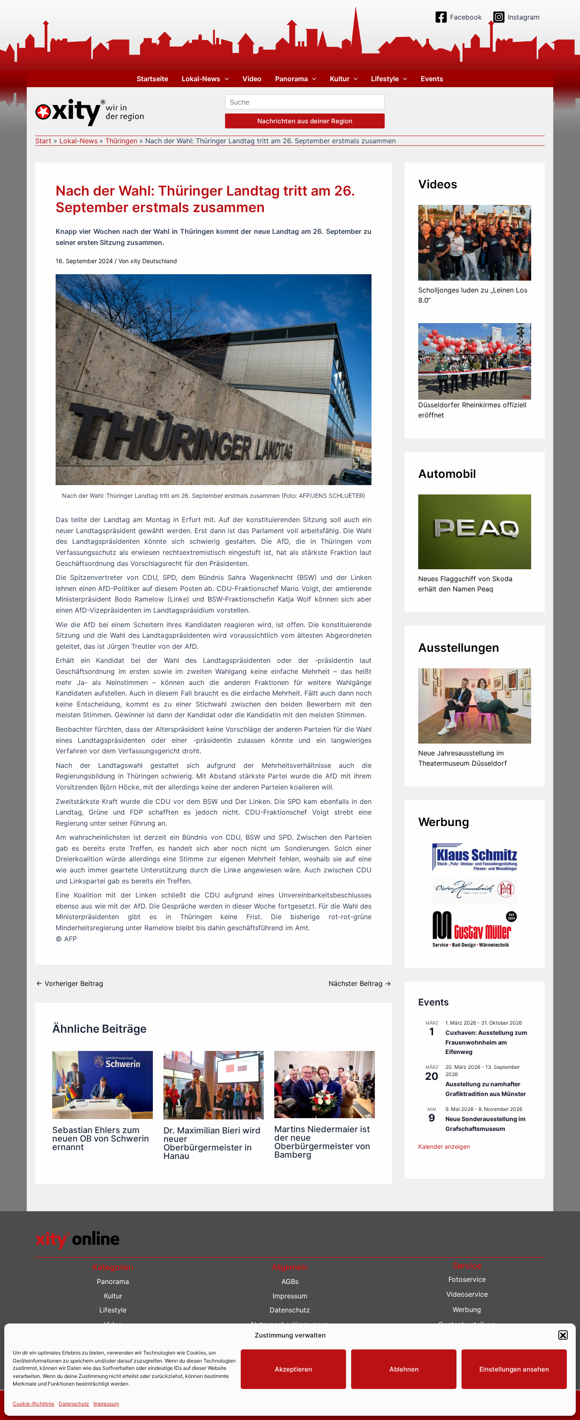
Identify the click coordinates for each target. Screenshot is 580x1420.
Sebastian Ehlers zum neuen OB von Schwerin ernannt (100, 1138)
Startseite (152, 78)
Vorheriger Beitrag (69, 983)
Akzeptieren (293, 1369)
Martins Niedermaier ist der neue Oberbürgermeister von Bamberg (322, 1142)
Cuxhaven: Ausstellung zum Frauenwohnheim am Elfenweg (486, 1042)
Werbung (467, 1309)
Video (252, 78)
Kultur (339, 78)
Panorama (291, 78)
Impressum (106, 1403)
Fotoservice (467, 1279)
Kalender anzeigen (444, 1146)
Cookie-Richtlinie (33, 1403)
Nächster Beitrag (360, 983)
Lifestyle (385, 78)
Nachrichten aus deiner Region (304, 121)
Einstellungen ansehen (514, 1369)
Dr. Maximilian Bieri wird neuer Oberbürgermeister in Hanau (212, 1143)
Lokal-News (201, 78)
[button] (563, 1335)
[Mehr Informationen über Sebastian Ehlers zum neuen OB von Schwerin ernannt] (102, 1084)
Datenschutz (74, 1403)
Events (432, 78)
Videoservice (467, 1294)
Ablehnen (404, 1369)
